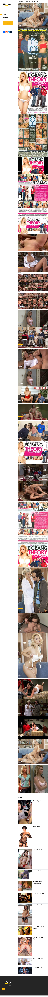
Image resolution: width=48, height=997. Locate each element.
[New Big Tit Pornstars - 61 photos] (25, 858)
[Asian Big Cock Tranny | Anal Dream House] (25, 812)
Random (8, 23)
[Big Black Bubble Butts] (25, 930)
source (19, 69)
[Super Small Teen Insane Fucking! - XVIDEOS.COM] (25, 961)
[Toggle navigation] (3, 989)
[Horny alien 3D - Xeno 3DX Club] (25, 970)
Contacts (5, 17)
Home (4, 14)
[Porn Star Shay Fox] (25, 836)
